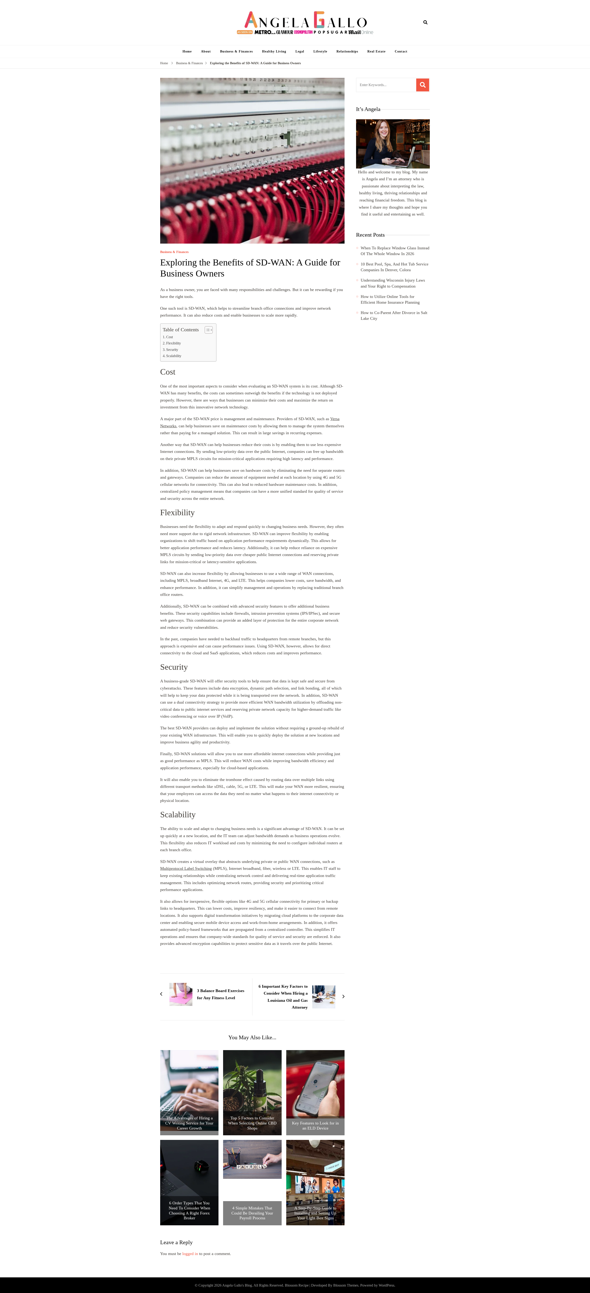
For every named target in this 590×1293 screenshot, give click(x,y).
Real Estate (376, 51)
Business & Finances (236, 51)
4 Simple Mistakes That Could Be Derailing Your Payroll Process (252, 1213)
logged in (190, 1253)
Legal (299, 51)
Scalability (173, 356)
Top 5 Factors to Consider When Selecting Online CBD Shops (252, 1123)
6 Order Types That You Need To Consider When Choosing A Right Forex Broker (189, 1210)
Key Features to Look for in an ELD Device (315, 1125)
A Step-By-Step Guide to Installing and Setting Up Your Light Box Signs (315, 1213)
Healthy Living (274, 51)
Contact (401, 51)
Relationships (347, 51)
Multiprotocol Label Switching (186, 868)
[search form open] (425, 22)
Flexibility (173, 343)
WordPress (386, 1285)
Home (187, 51)
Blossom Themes (345, 1285)
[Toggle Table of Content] (206, 330)
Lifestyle (320, 51)
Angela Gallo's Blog (237, 1285)
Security (172, 350)
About (206, 51)
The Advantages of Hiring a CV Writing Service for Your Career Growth (189, 1123)
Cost (169, 337)
